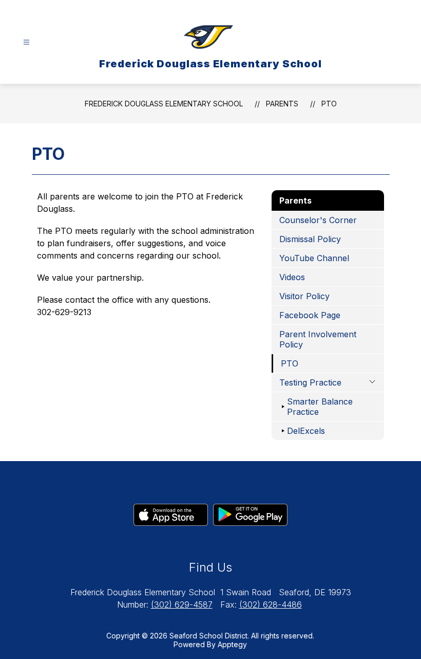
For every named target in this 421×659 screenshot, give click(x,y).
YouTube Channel (314, 258)
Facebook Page (309, 315)
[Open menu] (26, 42)
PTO (329, 103)
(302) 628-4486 (270, 604)
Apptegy (232, 644)
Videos (292, 277)
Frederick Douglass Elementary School (164, 103)
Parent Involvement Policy (317, 339)
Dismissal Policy (310, 239)
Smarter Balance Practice (320, 406)
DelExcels (306, 431)
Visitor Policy (304, 296)
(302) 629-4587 (182, 604)
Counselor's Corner (318, 220)
